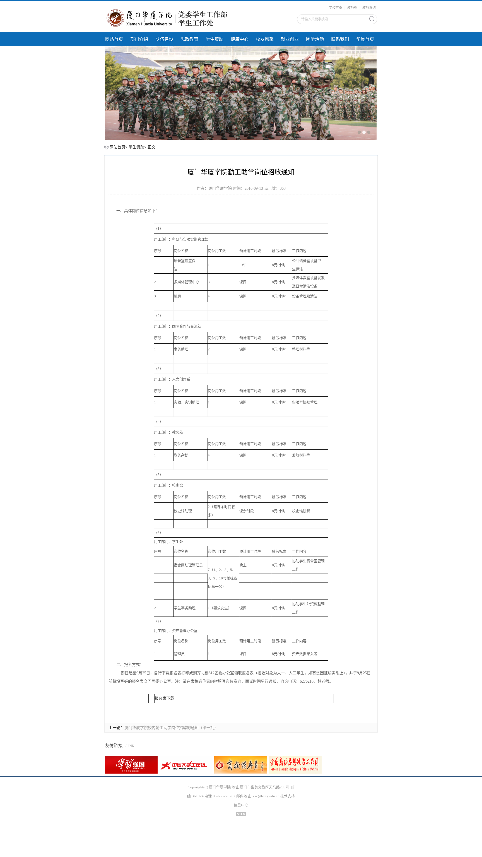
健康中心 (240, 39)
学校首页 (335, 8)
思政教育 (189, 39)
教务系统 (369, 8)
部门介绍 (139, 39)
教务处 (352, 8)
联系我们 (340, 39)
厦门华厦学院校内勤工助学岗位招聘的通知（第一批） (171, 728)
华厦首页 (365, 39)
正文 (151, 147)
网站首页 (114, 39)
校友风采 (265, 39)
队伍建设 (164, 39)
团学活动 (315, 39)
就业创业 (290, 39)
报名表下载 (164, 698)
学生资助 (214, 39)
